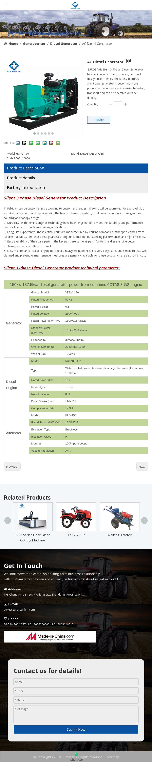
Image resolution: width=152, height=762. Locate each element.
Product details (21, 177)
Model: (11, 153)
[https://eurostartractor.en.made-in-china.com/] (50, 637)
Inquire (98, 119)
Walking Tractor (119, 535)
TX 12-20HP (76, 535)
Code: (10, 158)
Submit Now (76, 729)
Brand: (75, 153)
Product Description (25, 168)
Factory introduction (26, 187)
